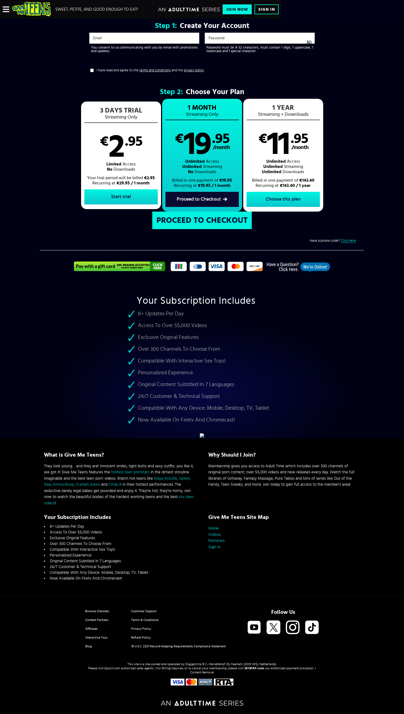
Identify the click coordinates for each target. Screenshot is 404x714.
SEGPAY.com (254, 668)
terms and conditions (155, 70)
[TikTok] (312, 627)
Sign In (266, 9)
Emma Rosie (63, 484)
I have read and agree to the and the (150, 70)
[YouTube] (254, 627)
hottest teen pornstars (130, 472)
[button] (121, 155)
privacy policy (194, 70)
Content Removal (202, 672)
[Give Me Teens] (31, 9)
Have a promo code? (333, 241)
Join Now (237, 9)
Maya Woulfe (165, 478)
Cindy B (115, 484)
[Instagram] (293, 627)
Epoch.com (112, 668)
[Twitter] (273, 627)
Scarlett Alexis (88, 484)
